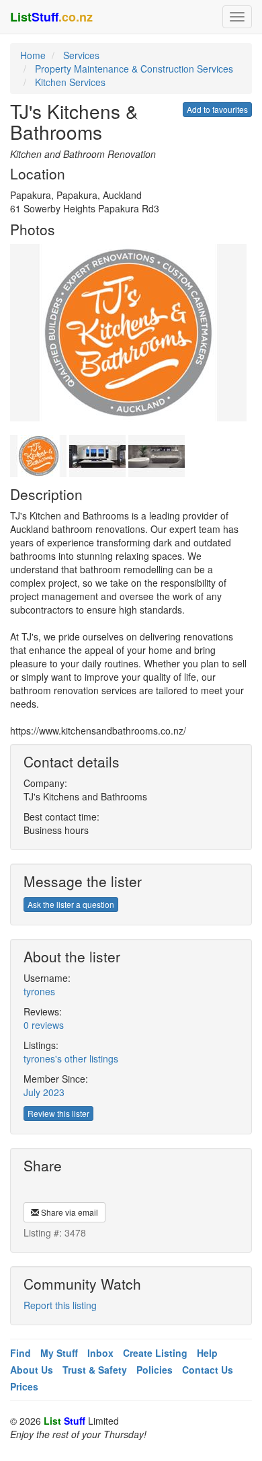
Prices (24, 1386)
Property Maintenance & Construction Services (134, 68)
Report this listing (60, 1305)
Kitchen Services (70, 82)
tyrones (39, 991)
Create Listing (155, 1353)
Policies (154, 1369)
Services (81, 55)
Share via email (68, 1212)
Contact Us (207, 1369)
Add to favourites (217, 109)
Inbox (100, 1353)
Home (33, 55)
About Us (31, 1369)
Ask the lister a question (71, 904)
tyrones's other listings (71, 1058)
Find (20, 1353)
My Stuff (59, 1353)
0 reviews (44, 1025)
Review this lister (58, 1113)
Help (207, 1353)
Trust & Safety (94, 1369)
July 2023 (44, 1092)
